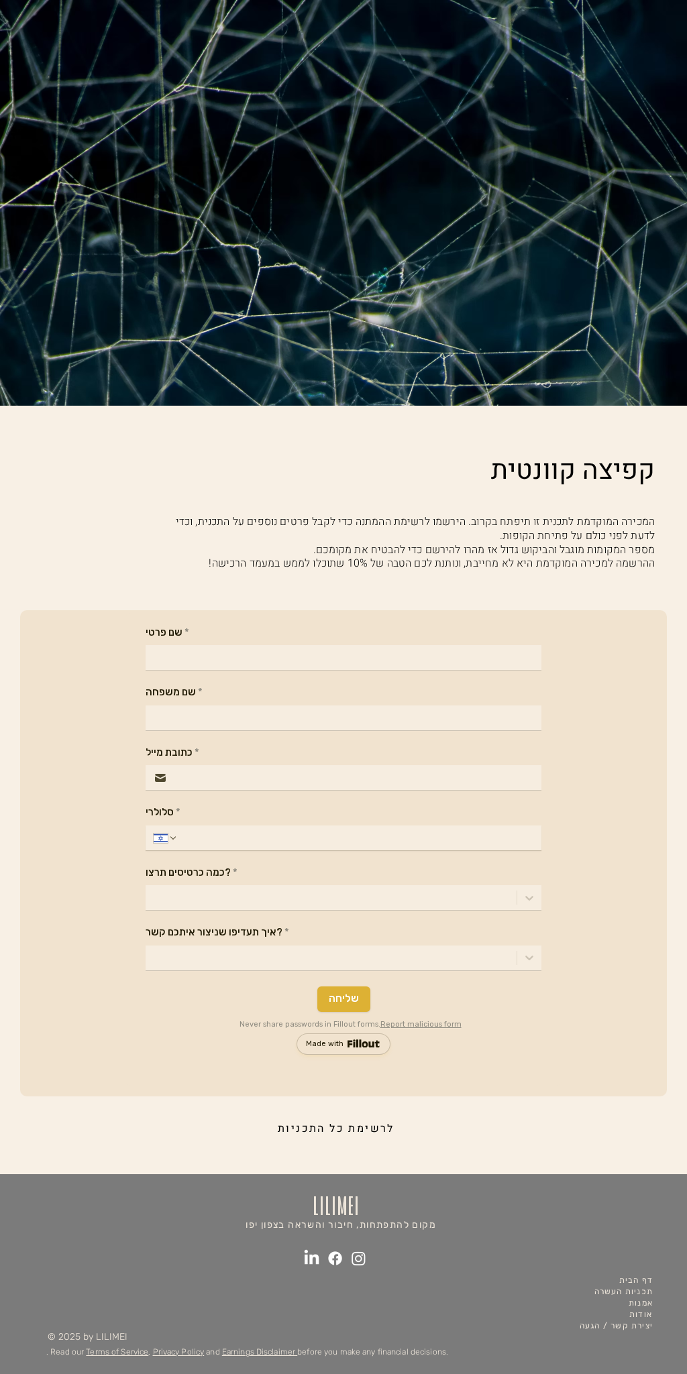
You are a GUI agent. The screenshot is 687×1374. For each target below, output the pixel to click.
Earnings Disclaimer (259, 1352)
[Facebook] (335, 1258)
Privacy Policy (179, 1352)
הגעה (590, 1325)
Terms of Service (117, 1352)
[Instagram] (359, 1258)
